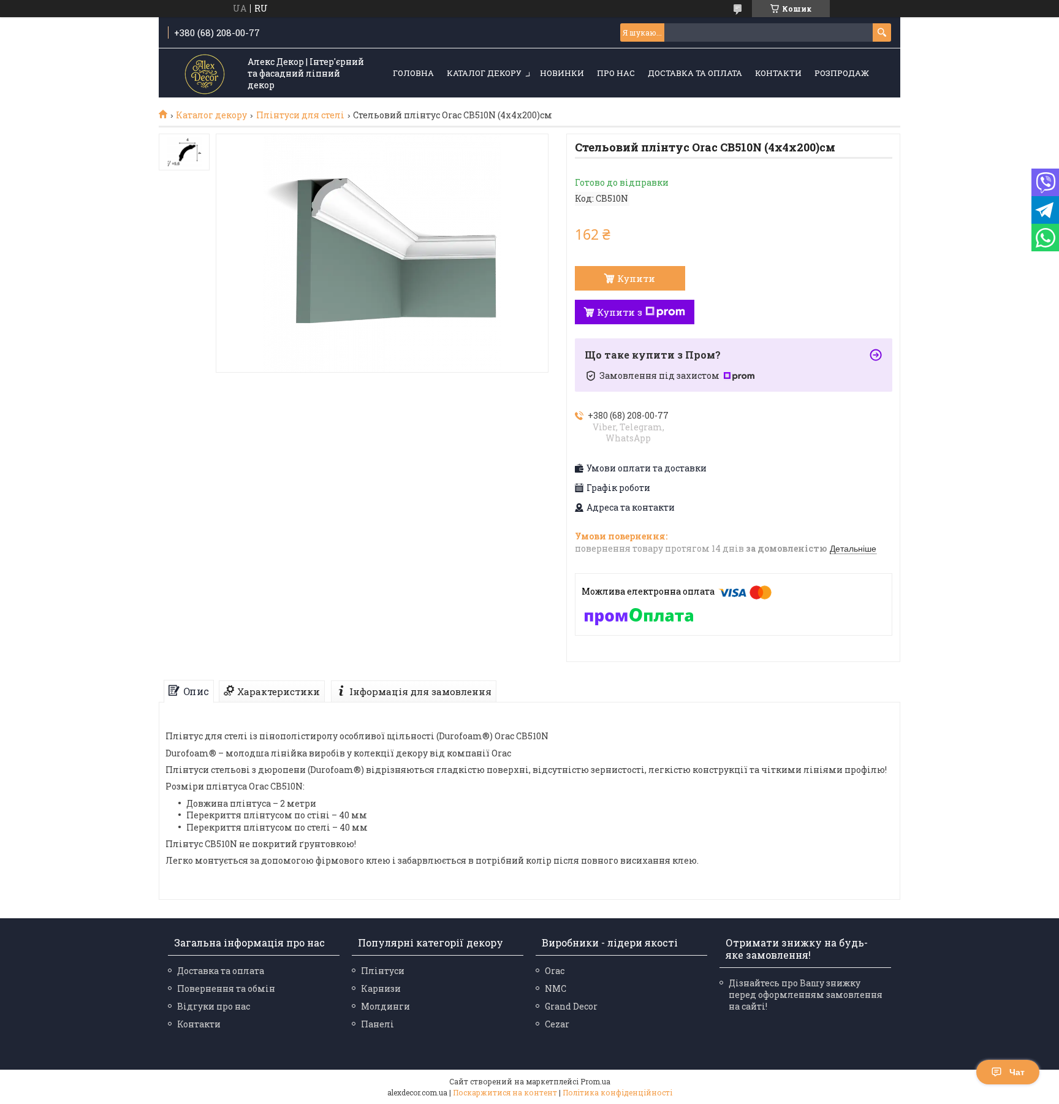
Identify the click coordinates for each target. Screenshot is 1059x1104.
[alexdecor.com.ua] (204, 74)
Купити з (619, 312)
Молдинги (385, 1006)
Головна (413, 72)
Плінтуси (382, 970)
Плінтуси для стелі (300, 115)
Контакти (778, 72)
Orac (554, 970)
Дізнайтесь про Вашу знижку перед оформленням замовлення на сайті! (805, 994)
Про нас (616, 72)
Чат (1017, 1072)
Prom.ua (595, 1081)
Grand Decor (571, 1006)
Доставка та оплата (695, 72)
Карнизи (381, 988)
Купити (636, 278)
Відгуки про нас (213, 1006)
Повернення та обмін (226, 988)
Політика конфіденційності (617, 1092)
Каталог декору (484, 72)
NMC (555, 988)
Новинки (562, 72)
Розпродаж (841, 72)
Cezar (557, 1024)
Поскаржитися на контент (505, 1092)
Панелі (377, 1024)
